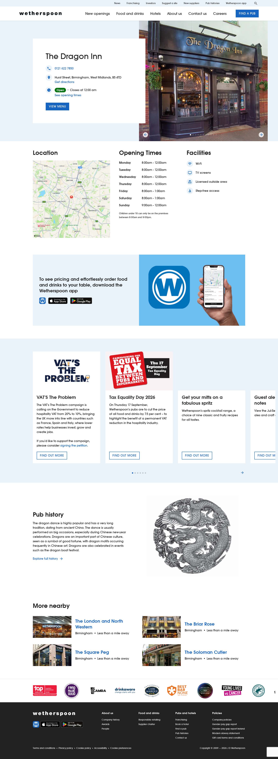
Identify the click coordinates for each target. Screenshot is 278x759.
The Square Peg (92, 652)
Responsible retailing (149, 719)
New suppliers (191, 3)
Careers (220, 13)
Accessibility (100, 748)
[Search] (256, 3)
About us (174, 13)
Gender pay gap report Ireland (228, 728)
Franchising (133, 3)
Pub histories (212, 3)
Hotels (155, 13)
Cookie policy (83, 748)
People (105, 728)
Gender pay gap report (224, 724)
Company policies (222, 719)
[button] (190, 134)
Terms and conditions (44, 748)
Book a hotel (182, 724)
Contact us (197, 13)
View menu (57, 106)
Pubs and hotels (185, 713)
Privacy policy (66, 748)
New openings (97, 13)
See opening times (68, 95)
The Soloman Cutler (206, 652)
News (117, 3)
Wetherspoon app (236, 3)
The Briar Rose (200, 624)
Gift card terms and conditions (228, 737)
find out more (53, 456)
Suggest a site (169, 3)
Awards (105, 724)
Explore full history (46, 558)
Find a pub (247, 13)
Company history (111, 719)
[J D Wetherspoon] (40, 13)
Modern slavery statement (226, 733)
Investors (151, 3)
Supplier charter (147, 724)
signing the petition (73, 445)
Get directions (64, 82)
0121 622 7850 (64, 68)
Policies (217, 713)
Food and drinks (130, 13)
